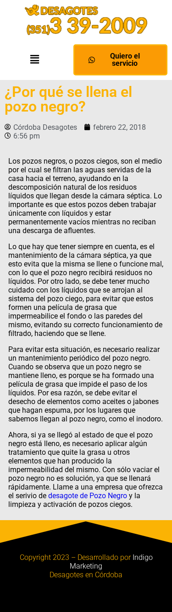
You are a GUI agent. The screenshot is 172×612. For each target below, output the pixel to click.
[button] (34, 59)
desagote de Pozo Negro (87, 495)
